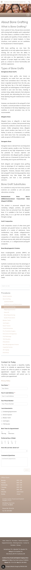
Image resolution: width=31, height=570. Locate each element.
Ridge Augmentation (9, 310)
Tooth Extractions (8, 328)
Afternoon (11, 433)
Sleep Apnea (6, 342)
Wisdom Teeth (7, 320)
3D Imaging (6, 350)
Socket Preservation (9, 318)
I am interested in (6, 408)
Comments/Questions (8, 455)
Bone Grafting (7, 299)
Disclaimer (13, 545)
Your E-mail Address (8, 393)
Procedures (5, 293)
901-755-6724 (10, 508)
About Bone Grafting (9, 307)
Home (3, 540)
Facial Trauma (6, 326)
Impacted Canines (8, 347)
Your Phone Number (7, 401)
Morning (4, 433)
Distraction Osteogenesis (10, 334)
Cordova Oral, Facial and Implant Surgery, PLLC (16, 2)
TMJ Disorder (6, 424)
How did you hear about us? (10, 448)
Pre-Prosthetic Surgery (9, 331)
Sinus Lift (6, 312)
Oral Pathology (7, 336)
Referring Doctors (17, 543)
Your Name (5, 385)
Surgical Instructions (7, 543)
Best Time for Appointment (10, 428)
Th (12, 443)
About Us (8, 540)
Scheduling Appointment (10, 411)
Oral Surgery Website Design (11, 566)
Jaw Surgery (6, 323)
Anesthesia (6, 352)
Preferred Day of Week (8, 438)
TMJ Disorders (7, 339)
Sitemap (18, 545)
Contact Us (26, 543)
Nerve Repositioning (9, 315)
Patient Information (23, 540)
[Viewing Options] (3, 567)
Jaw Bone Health (8, 301)
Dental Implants (7, 296)
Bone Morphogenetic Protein (11, 344)
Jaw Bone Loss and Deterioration (13, 304)
